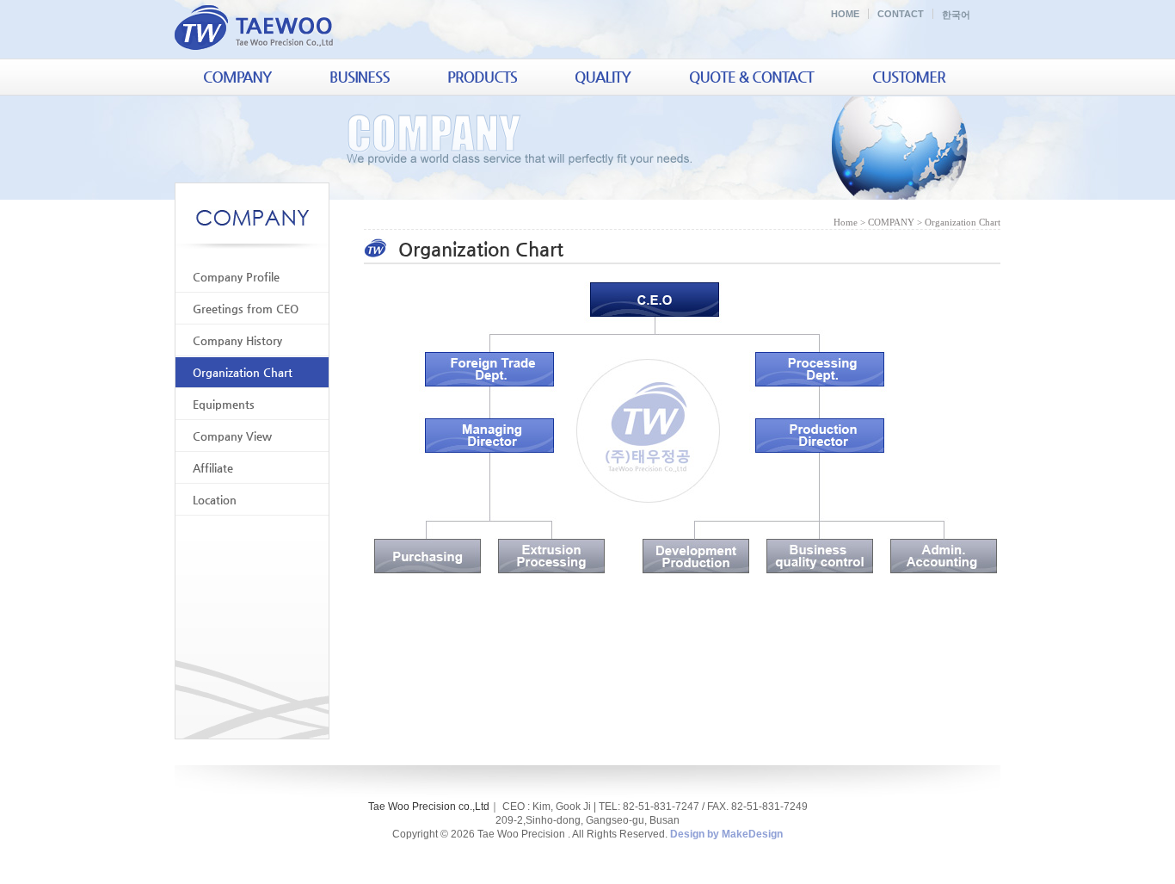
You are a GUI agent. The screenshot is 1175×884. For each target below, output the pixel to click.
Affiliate (213, 467)
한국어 (956, 14)
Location (215, 499)
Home (846, 222)
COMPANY (891, 222)
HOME (845, 14)
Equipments (224, 404)
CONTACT (900, 14)
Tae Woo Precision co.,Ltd (428, 807)
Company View (232, 436)
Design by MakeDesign (726, 834)
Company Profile (236, 276)
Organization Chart (242, 372)
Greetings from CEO (245, 308)
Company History (237, 340)
